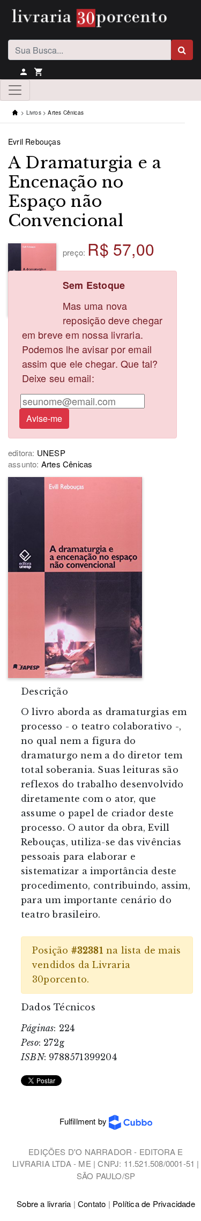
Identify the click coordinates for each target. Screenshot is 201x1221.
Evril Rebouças (34, 141)
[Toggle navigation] (15, 90)
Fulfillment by (84, 1121)
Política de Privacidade (154, 1203)
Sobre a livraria (44, 1203)
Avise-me (44, 418)
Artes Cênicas (66, 112)
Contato (92, 1203)
